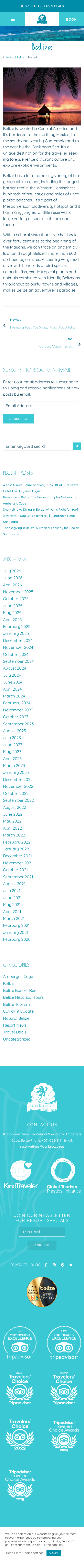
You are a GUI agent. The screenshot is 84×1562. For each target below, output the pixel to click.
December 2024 (18, 640)
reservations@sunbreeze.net (42, 1146)
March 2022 (14, 834)
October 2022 (16, 793)
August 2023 (14, 730)
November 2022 (18, 786)
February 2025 (16, 626)
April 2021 (12, 911)
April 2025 (12, 619)
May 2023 (12, 751)
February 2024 (16, 702)
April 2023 (12, 758)
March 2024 (14, 695)
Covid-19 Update (18, 1011)
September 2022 (18, 800)
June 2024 (12, 682)
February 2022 (16, 842)
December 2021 (17, 855)
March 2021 (13, 918)
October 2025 (16, 598)
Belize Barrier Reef (20, 990)
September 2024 (18, 661)
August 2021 (14, 883)
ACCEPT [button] (54, 1552)
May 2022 (12, 821)
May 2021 (12, 904)
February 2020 (17, 939)
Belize (8, 983)
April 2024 (12, 689)
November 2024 (18, 647)
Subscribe (18, 419)
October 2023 (15, 716)
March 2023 (14, 765)
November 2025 (18, 591)
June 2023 (12, 744)
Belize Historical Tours (23, 997)
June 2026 (12, 577)
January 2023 (16, 772)
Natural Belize (15, 57)
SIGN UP (43, 1245)
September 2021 (18, 876)
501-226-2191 (53, 1140)
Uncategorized (17, 1039)
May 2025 (12, 612)
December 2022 (18, 779)
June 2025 (12, 605)
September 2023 (18, 723)
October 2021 (15, 869)
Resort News (15, 1025)
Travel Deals (14, 1031)
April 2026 (12, 584)
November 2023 (18, 709)
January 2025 (16, 633)
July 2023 (12, 737)
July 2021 (11, 890)
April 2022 (12, 828)
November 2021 (17, 862)
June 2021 (12, 897)
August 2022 (14, 807)
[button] (17, 19)
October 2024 (16, 654)
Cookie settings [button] (32, 1553)
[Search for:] (37, 446)
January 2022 (16, 848)
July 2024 (12, 675)
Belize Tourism (16, 1004)
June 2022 (12, 814)
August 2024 (14, 668)
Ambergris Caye (18, 976)
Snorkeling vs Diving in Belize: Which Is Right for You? (40, 509)
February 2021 (16, 925)
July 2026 (12, 570)
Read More (13, 1553)
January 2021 (15, 932)
